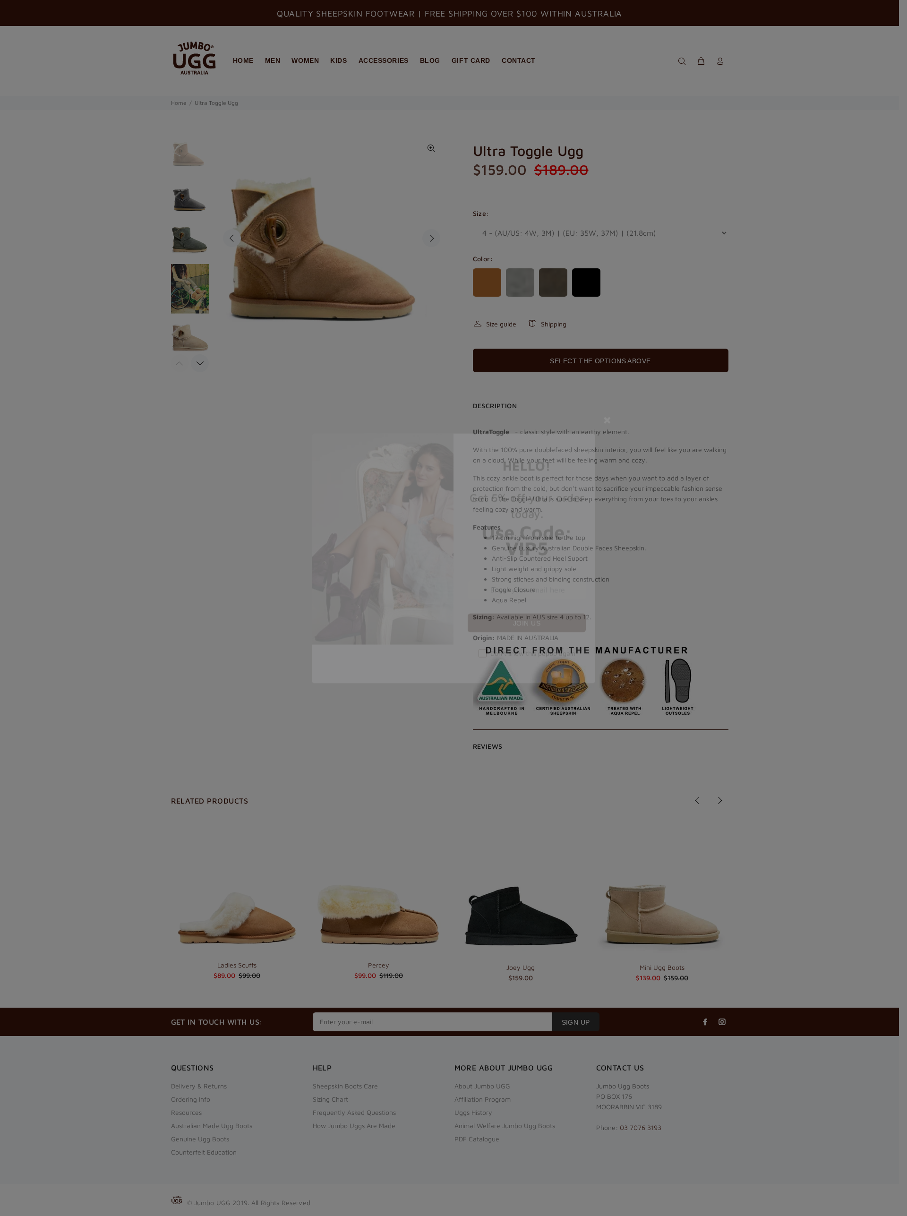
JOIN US (526, 686)
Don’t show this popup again (532, 716)
